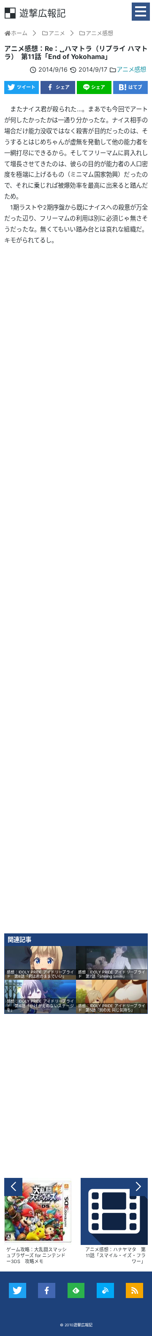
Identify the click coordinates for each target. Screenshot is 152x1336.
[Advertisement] (76, 592)
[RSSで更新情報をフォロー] (134, 1290)
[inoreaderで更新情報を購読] (105, 1290)
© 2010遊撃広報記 (76, 1325)
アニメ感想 (131, 69)
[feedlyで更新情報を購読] (76, 1290)
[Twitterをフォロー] (17, 1290)
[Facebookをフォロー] (46, 1290)
